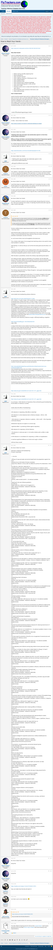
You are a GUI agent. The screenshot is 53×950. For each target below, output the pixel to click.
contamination (38, 925)
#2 (51, 115)
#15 (51, 896)
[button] (19, 11)
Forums (9, 11)
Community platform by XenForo (26, 948)
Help (45, 946)
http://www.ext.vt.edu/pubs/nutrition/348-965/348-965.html (25, 48)
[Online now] (5, 51)
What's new (15, 11)
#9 (51, 289)
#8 (51, 210)
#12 (51, 858)
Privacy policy (41, 946)
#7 (51, 196)
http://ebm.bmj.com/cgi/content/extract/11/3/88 (23, 298)
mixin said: (14, 216)
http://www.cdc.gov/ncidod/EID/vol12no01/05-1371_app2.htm (26, 390)
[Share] (49, 46)
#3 (51, 129)
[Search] (51, 11)
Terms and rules (33, 946)
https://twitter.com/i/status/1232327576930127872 (23, 886)
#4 (51, 153)
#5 (51, 166)
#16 (51, 909)
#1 (51, 46)
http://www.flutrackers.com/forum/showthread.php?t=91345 (25, 150)
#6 (51, 179)
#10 (51, 393)
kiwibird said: (14, 912)
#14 (51, 883)
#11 (51, 445)
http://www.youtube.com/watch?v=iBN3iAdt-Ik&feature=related (26, 123)
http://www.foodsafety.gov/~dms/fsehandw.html (22, 321)
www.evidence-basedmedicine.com (37, 314)
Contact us (27, 946)
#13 (51, 871)
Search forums (9, 13)
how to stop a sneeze (29, 927)
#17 (51, 923)
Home (3, 11)
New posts (3, 13)
